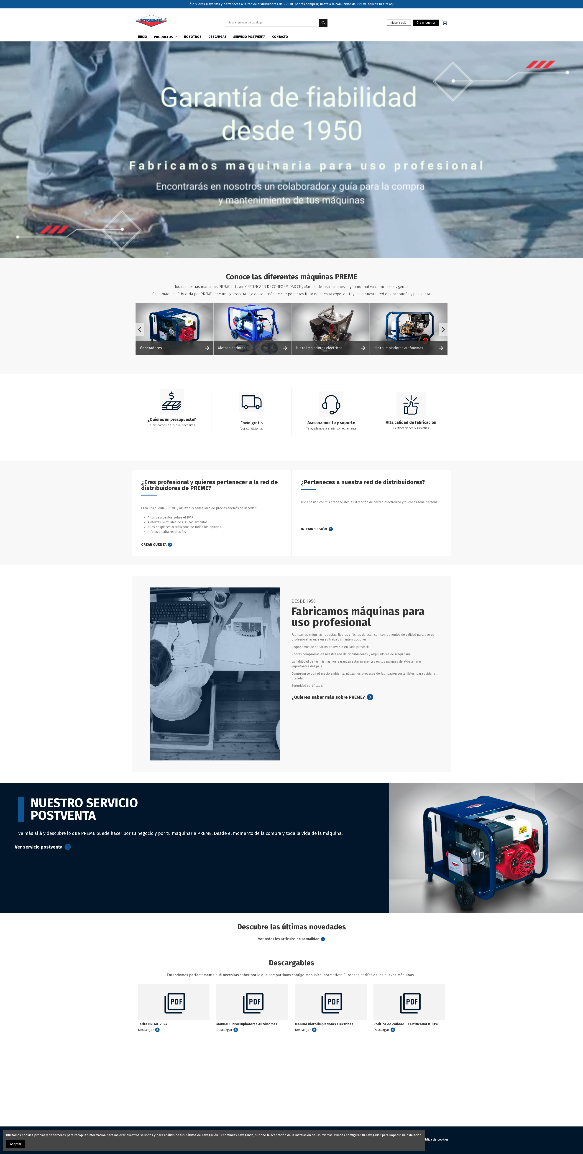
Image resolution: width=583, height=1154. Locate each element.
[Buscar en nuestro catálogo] (323, 23)
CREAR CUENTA (153, 544)
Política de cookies (435, 1139)
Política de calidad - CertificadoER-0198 (406, 1024)
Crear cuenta (426, 23)
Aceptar (15, 1144)
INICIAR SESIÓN (314, 529)
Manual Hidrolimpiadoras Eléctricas (324, 1024)
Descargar (146, 1030)
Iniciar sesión (398, 23)
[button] (166, 35)
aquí (392, 4)
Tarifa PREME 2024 (153, 1024)
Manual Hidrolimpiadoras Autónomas (246, 1024)
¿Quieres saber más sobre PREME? (328, 697)
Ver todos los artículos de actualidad (289, 939)
